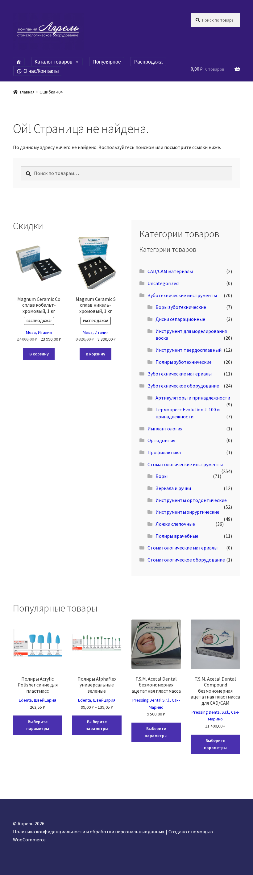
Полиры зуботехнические (184, 362)
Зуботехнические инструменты (182, 295)
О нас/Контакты (41, 71)
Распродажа (148, 61)
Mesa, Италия (39, 332)
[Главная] (19, 61)
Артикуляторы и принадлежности (193, 398)
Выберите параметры (37, 725)
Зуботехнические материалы (179, 374)
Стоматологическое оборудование (186, 560)
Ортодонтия (161, 440)
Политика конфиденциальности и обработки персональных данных (88, 831)
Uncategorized (163, 283)
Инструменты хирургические (187, 512)
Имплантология (164, 428)
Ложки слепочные (175, 524)
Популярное (107, 61)
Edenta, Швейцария (37, 700)
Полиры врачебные (177, 536)
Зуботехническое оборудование (183, 386)
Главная (27, 92)
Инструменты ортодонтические (191, 500)
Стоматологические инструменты (185, 464)
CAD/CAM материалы (170, 271)
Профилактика (164, 452)
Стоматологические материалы (182, 548)
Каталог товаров (54, 61)
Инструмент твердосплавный (189, 350)
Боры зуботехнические (181, 307)
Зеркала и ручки (173, 488)
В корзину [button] (39, 354)
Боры (162, 476)
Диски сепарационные (180, 319)
